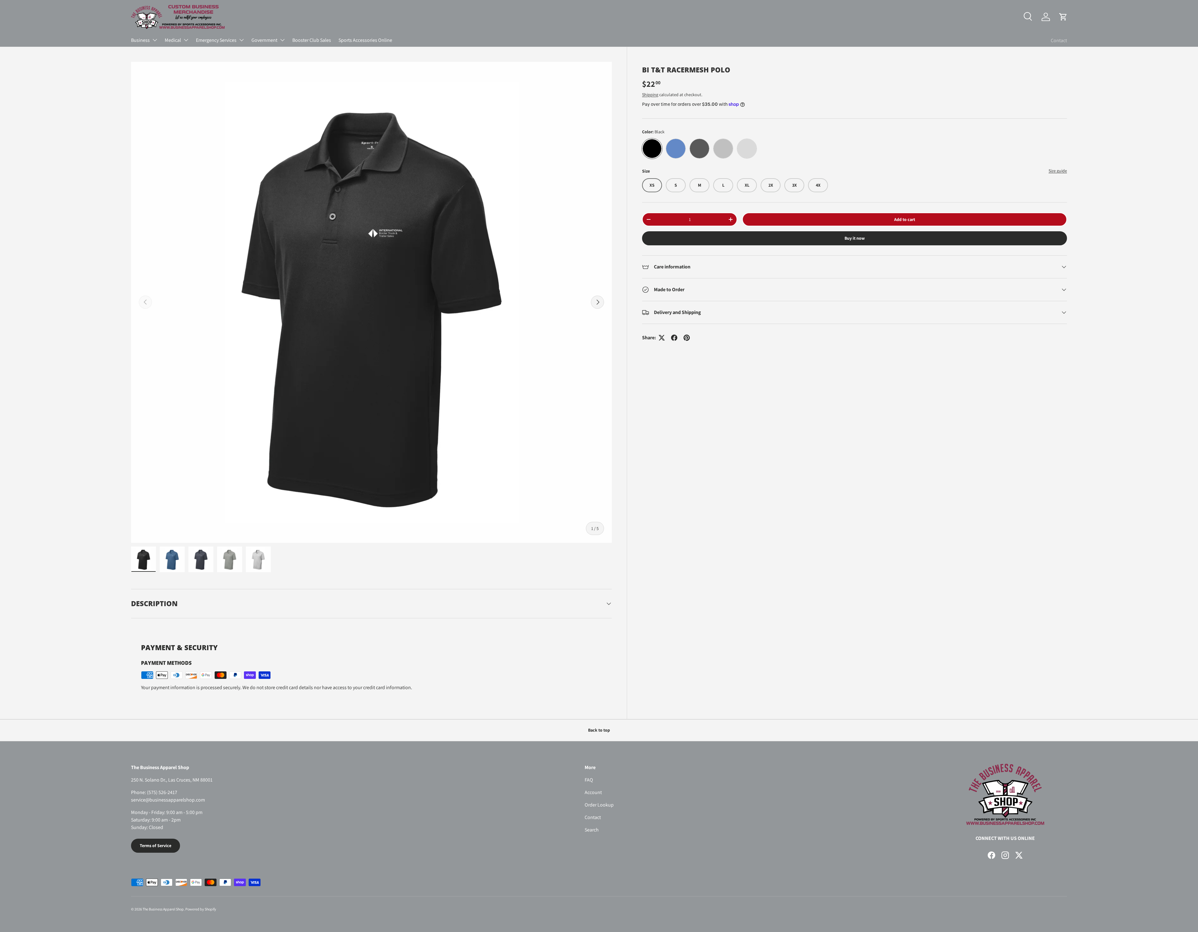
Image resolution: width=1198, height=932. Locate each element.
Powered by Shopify (200, 909)
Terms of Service (155, 845)
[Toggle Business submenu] (154, 40)
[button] (1063, 17)
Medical (173, 40)
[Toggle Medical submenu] (186, 40)
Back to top (599, 730)
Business (140, 40)
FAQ (589, 780)
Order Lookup (599, 805)
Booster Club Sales (311, 40)
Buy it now (855, 238)
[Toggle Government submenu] (282, 40)
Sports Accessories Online (365, 40)
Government (264, 40)
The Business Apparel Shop (163, 909)
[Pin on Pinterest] (686, 337)
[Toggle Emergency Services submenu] (241, 40)
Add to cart (904, 219)
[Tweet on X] (661, 337)
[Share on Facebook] (674, 337)
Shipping (650, 94)
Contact (1059, 40)
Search (592, 830)
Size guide (1058, 171)
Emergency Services (216, 40)
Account (593, 792)
